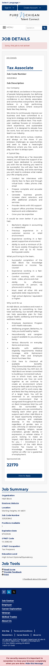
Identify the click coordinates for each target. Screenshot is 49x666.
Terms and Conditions (23, 631)
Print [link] (6, 574)
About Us (7, 621)
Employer (7, 605)
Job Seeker (8, 601)
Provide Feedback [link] (12, 572)
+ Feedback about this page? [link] (34, 579)
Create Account (31, 8)
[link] (24, 16)
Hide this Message (34, 663)
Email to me (9, 569)
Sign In (8, 8)
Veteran (6, 613)
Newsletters (7, 635)
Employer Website (10, 503)
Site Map (5, 631)
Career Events (23, 635)
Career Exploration (12, 609)
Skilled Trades (9, 617)
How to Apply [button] (25, 476)
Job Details (11, 58)
